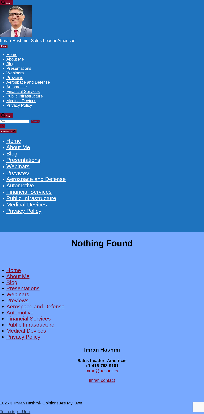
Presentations (18, 68)
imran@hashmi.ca (102, 370)
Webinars (15, 73)
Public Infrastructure (24, 96)
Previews (14, 77)
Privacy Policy (19, 105)
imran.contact (102, 380)
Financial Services (23, 91)
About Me (15, 59)
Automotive (16, 87)
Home (11, 54)
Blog (10, 63)
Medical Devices (21, 100)
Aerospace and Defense (28, 82)
